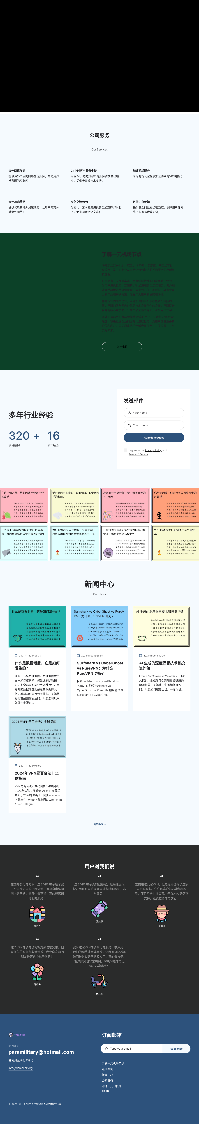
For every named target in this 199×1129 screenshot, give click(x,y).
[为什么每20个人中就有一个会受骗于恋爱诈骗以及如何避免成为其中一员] (74, 543)
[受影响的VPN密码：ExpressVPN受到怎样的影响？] (74, 505)
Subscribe (176, 1048)
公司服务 (107, 1080)
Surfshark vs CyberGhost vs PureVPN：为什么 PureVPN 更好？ (100, 668)
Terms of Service (138, 454)
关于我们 (122, 346)
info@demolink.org (21, 1068)
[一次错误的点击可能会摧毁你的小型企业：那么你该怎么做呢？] (125, 543)
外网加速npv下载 (52, 1104)
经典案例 (107, 1069)
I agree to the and (148, 452)
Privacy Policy (153, 450)
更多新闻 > (99, 824)
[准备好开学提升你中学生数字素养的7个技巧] (125, 505)
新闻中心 (107, 1075)
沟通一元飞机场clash (111, 1088)
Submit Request (154, 437)
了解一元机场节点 (113, 1063)
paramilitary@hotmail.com (41, 1052)
